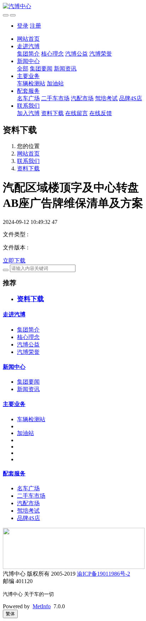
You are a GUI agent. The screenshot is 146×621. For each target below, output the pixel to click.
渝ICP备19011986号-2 (103, 574)
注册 (35, 26)
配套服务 (28, 91)
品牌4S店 (130, 98)
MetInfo (42, 606)
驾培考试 (106, 98)
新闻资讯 (65, 69)
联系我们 (28, 106)
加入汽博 (28, 113)
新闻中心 (28, 61)
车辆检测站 (31, 83)
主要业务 (28, 76)
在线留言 (76, 113)
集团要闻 (41, 69)
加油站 (55, 83)
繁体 (10, 613)
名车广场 (28, 98)
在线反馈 (100, 113)
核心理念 (52, 54)
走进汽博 (28, 46)
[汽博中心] (73, 6)
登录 (22, 26)
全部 (22, 69)
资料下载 (52, 113)
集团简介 (28, 54)
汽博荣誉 (100, 54)
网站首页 (28, 39)
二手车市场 (55, 98)
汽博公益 (76, 54)
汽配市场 (82, 98)
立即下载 (14, 261)
